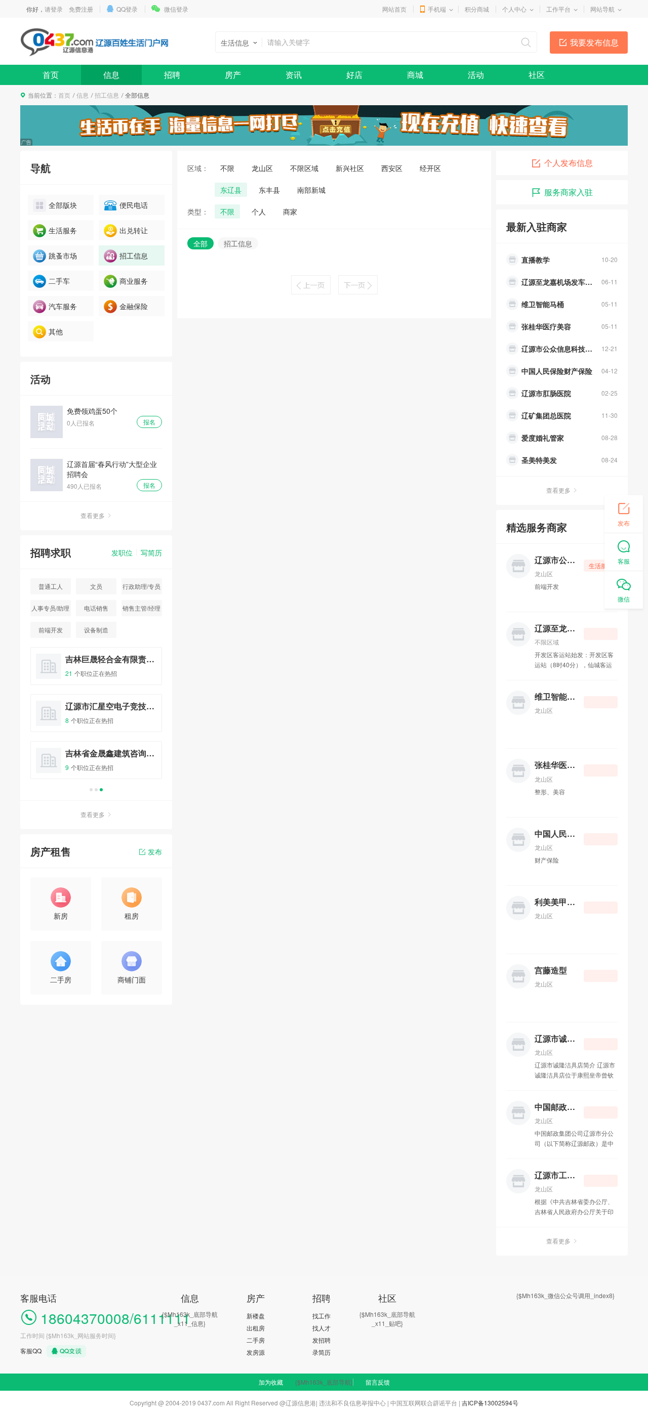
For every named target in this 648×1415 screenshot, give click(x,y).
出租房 (256, 1327)
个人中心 (514, 9)
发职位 (122, 552)
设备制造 (96, 629)
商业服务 (133, 281)
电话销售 (96, 608)
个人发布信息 (568, 162)
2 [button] (96, 789)
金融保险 (133, 306)
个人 (259, 211)
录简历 (321, 1352)
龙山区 (262, 168)
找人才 (321, 1327)
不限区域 (304, 168)
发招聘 (321, 1340)
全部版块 (63, 205)
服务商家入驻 (568, 192)
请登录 (54, 9)
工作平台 (558, 9)
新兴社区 (350, 168)
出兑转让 (133, 230)
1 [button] (91, 789)
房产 (233, 74)
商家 (290, 211)
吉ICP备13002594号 (490, 1402)
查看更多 (92, 515)
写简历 (151, 552)
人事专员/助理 (50, 608)
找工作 (321, 1315)
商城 (415, 74)
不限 (227, 168)
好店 (354, 74)
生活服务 (63, 230)
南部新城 (311, 190)
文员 (96, 586)
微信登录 (176, 9)
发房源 (256, 1352)
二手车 (59, 281)
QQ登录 (127, 9)
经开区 (430, 168)
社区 (537, 74)
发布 (155, 851)
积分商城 (477, 9)
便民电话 (133, 205)
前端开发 (50, 629)
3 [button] (101, 789)
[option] (96, 717)
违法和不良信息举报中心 (352, 1402)
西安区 (391, 168)
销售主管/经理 (141, 608)
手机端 (437, 9)
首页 (51, 74)
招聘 (172, 74)
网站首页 (394, 9)
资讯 (294, 74)
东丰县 (269, 190)
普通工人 (50, 586)
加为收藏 (271, 1382)
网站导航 (602, 9)
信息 (111, 74)
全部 (200, 243)
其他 (56, 331)
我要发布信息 (594, 42)
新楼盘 (256, 1315)
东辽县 (230, 190)
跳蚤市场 (63, 255)
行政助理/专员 (141, 586)
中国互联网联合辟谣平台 (423, 1402)
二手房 (256, 1340)
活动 (476, 74)
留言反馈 (378, 1382)
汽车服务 (63, 306)
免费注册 (81, 9)
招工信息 (107, 95)
